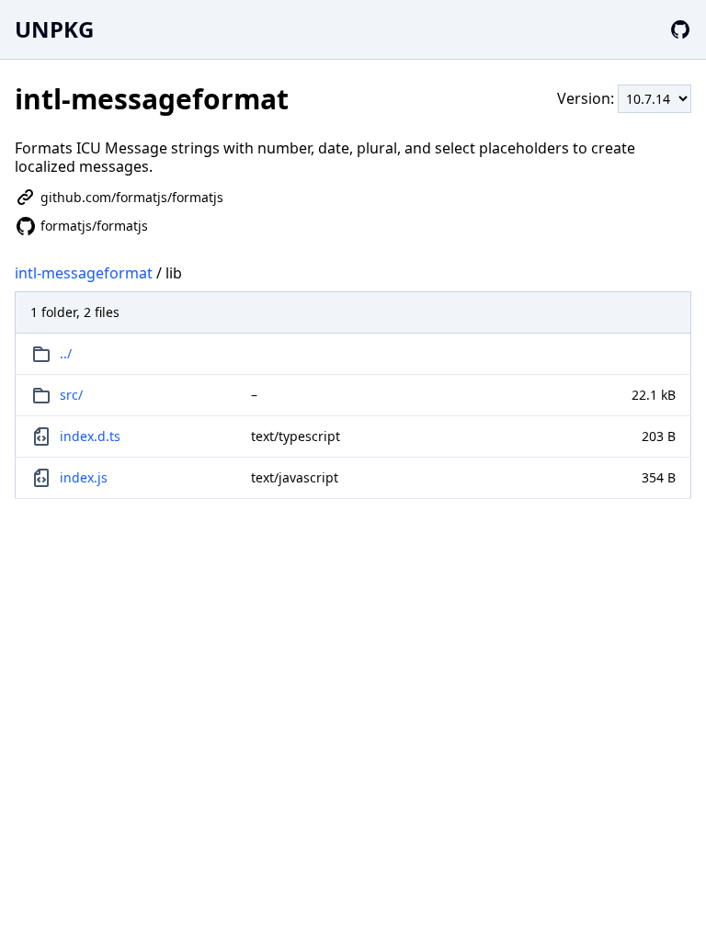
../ (66, 353)
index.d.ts (90, 436)
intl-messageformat (84, 273)
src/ (71, 394)
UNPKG (54, 29)
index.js (84, 477)
